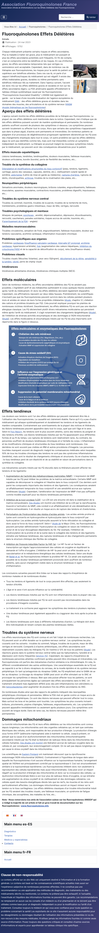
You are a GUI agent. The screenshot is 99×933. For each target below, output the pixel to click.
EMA (17, 101)
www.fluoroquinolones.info (35, 806)
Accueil (7, 859)
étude (68, 300)
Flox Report (16, 431)
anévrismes (16, 175)
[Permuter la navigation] (4, 17)
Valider (92, 17)
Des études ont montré (31, 743)
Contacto (8, 843)
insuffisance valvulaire (36, 243)
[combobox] (72, 17)
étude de (56, 523)
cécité (16, 261)
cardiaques (18, 243)
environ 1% (42, 656)
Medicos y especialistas (15, 839)
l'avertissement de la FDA (15, 221)
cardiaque (52, 243)
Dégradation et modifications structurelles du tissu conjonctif (32, 168)
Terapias (8, 835)
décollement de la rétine (72, 258)
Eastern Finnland (30, 754)
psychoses (28, 215)
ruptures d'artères (70, 175)
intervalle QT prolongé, (69, 243)
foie (39, 246)
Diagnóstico (10, 831)
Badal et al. (14, 556)
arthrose (29, 178)
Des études (34, 503)
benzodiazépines (14, 687)
